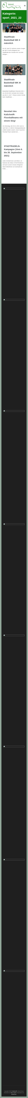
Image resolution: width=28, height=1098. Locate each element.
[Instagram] (13, 1087)
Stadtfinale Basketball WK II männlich (12, 40)
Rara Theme (14, 1092)
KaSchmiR (14, 1091)
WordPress (13, 1094)
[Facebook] (10, 1087)
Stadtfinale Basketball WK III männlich (12, 82)
